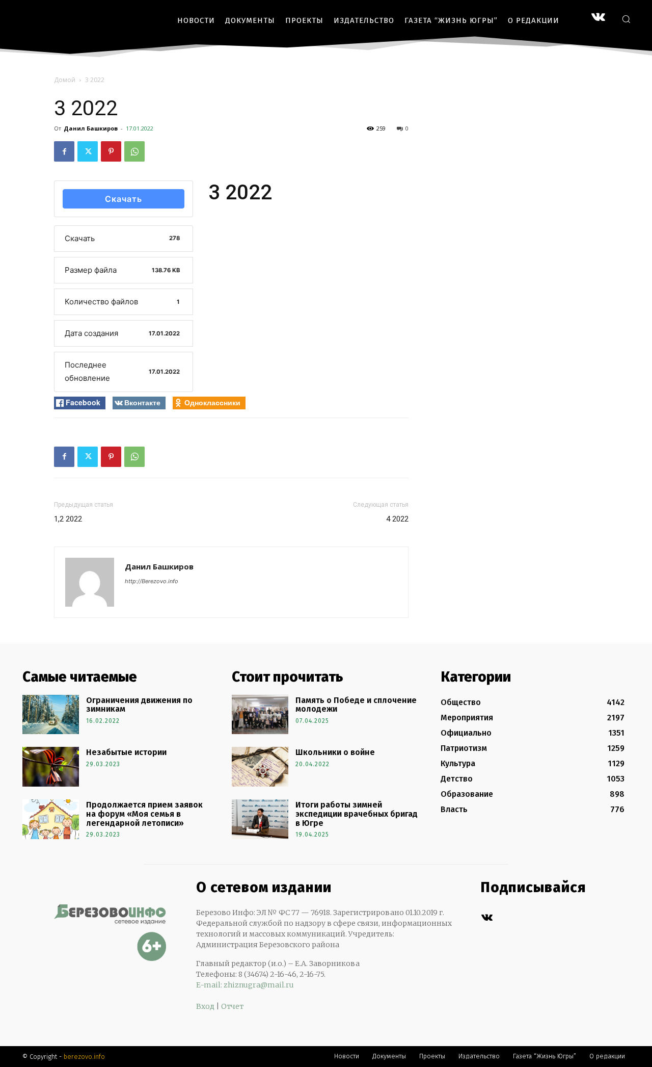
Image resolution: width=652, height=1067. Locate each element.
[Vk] (486, 917)
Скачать (123, 199)
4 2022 (397, 519)
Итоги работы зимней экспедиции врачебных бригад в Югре (356, 813)
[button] (626, 19)
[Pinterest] (111, 151)
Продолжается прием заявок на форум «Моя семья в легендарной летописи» (144, 813)
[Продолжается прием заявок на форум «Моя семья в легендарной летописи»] (50, 819)
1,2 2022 (68, 519)
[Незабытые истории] (50, 767)
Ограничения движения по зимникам (139, 704)
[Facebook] (64, 151)
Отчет (232, 1006)
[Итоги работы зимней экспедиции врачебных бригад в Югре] (260, 819)
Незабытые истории (126, 752)
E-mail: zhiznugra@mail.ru (245, 985)
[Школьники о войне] (260, 767)
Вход (205, 1006)
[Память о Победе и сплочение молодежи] (260, 715)
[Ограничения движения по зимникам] (50, 715)
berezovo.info (84, 1056)
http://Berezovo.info (151, 581)
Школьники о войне (335, 752)
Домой (64, 79)
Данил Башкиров (91, 128)
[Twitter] (87, 151)
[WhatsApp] (134, 151)
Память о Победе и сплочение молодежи (356, 704)
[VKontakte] (598, 18)
